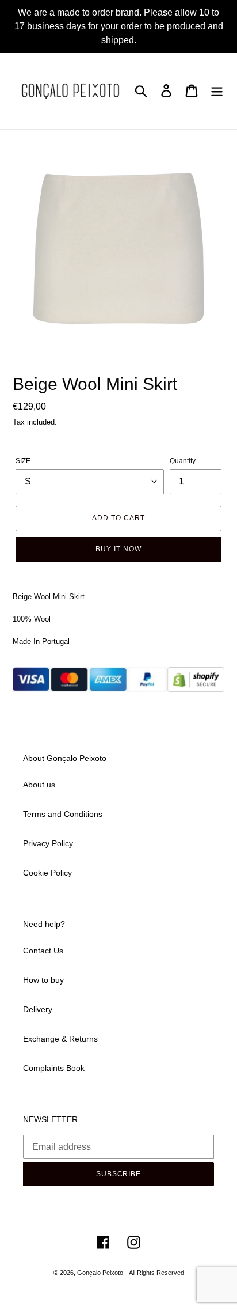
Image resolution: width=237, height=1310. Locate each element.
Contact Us (43, 950)
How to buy (43, 980)
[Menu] (217, 90)
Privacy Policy (48, 843)
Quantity (183, 461)
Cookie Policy (47, 872)
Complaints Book (54, 1068)
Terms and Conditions (62, 814)
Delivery (37, 1009)
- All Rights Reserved (154, 1272)
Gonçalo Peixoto (100, 1272)
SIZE (23, 461)
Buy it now (118, 549)
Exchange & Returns (60, 1038)
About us (39, 784)
